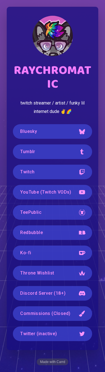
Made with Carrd (52, 362)
